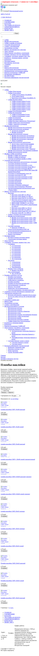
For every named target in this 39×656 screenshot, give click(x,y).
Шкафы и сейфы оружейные (13, 154)
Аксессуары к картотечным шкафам (23, 144)
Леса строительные (14, 272)
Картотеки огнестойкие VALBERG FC (24, 98)
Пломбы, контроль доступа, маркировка (16, 54)
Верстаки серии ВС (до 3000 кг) (21, 213)
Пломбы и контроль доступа (13, 275)
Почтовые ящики (9, 61)
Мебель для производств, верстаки (15, 49)
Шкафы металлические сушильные (22, 139)
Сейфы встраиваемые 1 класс (21, 116)
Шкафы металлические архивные (18, 129)
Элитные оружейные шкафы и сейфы (19, 158)
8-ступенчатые (16, 255)
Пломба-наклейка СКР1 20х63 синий (12, 580)
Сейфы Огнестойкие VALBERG (22, 94)
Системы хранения (14, 226)
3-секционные (16, 265)
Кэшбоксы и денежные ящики (13, 323)
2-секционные (16, 263)
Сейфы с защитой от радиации (17, 124)
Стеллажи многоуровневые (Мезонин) (20, 186)
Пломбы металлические (15, 278)
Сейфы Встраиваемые (15, 113)
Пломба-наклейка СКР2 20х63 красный (13, 563)
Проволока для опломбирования (18, 288)
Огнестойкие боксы (18, 96)
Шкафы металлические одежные (18, 134)
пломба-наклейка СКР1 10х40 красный (13, 409)
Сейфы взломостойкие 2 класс (21, 104)
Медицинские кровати (15, 309)
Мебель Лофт (8, 301)
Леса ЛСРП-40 (16, 273)
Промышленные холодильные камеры (16, 71)
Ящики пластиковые (14, 234)
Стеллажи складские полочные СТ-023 (20, 177)
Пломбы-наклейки (14, 282)
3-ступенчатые (16, 247)
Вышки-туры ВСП (17, 270)
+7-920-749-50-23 (6, 17)
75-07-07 (5, 14)
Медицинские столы (14, 313)
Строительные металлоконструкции (15, 69)
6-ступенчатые (16, 252)
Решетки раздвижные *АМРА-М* (14, 72)
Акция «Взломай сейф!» (15, 352)
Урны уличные (9, 51)
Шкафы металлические (11, 41)
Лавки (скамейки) (17, 140)
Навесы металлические (11, 67)
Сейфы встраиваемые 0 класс (21, 114)
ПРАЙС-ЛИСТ (9, 30)
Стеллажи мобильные (14, 180)
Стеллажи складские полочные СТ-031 (20, 165)
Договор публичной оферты (9, 653)
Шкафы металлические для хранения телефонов (23, 150)
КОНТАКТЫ (8, 28)
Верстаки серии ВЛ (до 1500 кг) (21, 209)
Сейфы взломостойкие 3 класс (21, 106)
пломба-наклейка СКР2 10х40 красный (13, 444)
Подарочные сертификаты (12, 74)
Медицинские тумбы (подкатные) (18, 316)
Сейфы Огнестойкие (14, 93)
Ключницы (7, 59)
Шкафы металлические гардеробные (23, 135)
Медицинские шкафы (14, 318)
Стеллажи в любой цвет (11, 300)
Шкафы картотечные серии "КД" (22, 145)
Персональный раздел (16, 11)
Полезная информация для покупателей (16, 77)
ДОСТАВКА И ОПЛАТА (12, 25)
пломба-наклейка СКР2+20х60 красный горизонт (16, 476)
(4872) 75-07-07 (10, 637)
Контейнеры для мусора (11, 63)
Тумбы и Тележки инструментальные (19, 214)
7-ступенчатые (16, 254)
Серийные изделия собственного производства (19, 291)
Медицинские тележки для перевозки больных (22, 314)
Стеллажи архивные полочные (17, 163)
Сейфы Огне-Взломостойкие (17, 111)
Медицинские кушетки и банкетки (19, 311)
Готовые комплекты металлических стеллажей (22, 162)
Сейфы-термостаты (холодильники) (19, 122)
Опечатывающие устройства (17, 285)
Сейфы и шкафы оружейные (13, 43)
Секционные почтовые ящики (17, 239)
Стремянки (11, 244)
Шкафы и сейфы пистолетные (17, 155)
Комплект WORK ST (18, 227)
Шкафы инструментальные (16, 216)
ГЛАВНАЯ (7, 20)
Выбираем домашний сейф (16, 347)
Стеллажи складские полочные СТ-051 (20, 178)
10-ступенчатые (16, 259)
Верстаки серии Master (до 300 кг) (22, 196)
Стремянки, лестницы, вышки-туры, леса (17, 56)
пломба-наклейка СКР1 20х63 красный (13, 598)
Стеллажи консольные (15, 183)
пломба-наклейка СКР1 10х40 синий (12, 427)
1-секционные (16, 262)
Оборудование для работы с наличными (16, 53)
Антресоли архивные (18, 131)
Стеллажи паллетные (14, 181)
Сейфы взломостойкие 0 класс (21, 101)
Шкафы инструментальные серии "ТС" (24, 221)
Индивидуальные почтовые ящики (19, 237)
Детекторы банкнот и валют (16, 329)
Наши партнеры (13, 350)
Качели (6, 66)
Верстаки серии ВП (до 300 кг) (21, 195)
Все (17, 399)
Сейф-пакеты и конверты (16, 280)
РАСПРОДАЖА (9, 76)
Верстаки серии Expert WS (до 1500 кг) (24, 211)
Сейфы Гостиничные (14, 117)
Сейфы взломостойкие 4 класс (21, 108)
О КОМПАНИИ (9, 22)
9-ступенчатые (16, 257)
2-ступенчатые (16, 245)
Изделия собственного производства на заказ (22, 295)
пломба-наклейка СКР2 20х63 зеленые (13, 511)
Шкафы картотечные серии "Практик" (24, 149)
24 (13, 399)
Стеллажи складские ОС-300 (17, 175)
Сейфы (6, 40)
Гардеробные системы (11, 48)
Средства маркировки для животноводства (21, 290)
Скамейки (7, 64)
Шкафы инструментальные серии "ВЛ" (24, 219)
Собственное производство (12, 293)
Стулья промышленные (15, 232)
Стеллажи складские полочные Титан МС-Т (21, 167)
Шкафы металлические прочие (17, 152)
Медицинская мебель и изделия (14, 306)
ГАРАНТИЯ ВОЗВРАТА (12, 27)
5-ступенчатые (16, 250)
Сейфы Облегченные (14, 91)
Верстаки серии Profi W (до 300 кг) (22, 198)
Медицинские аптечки (15, 308)
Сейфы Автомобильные (15, 119)
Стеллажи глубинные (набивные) (18, 185)
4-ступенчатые (16, 249)
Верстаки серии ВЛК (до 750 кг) (22, 208)
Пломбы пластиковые (14, 277)
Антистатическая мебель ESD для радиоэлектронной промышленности (19, 230)
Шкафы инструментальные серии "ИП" (24, 218)
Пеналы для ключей (14, 286)
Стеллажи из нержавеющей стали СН (19, 173)
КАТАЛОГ (7, 23)
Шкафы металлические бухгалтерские (20, 127)
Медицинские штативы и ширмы (18, 319)
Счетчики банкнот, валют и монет (18, 341)
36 (15, 399)
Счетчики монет (17, 344)
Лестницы (11, 260)
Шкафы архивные (17, 132)
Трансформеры (16, 267)
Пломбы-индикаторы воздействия (18, 283)
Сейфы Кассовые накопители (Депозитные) (21, 121)
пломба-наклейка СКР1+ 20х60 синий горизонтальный (18, 459)
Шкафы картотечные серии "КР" (22, 147)
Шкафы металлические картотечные (19, 142)
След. (12, 607)
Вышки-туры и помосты (15, 268)
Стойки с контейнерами (11, 46)
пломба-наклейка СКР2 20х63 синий (12, 546)
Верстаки (11, 193)
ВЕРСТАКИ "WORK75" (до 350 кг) (23, 203)
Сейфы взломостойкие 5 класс (21, 109)
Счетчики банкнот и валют (20, 342)
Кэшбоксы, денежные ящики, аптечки (16, 58)
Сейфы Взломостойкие (15, 99)
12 (11, 399)
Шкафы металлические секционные (23, 137)
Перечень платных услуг (15, 349)
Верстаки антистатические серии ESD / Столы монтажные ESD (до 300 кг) (24, 200)
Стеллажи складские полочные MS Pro (20, 168)
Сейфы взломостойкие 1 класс (21, 103)
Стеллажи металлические (12, 44)
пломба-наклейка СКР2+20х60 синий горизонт (15, 494)
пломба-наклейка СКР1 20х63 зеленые (13, 528)
